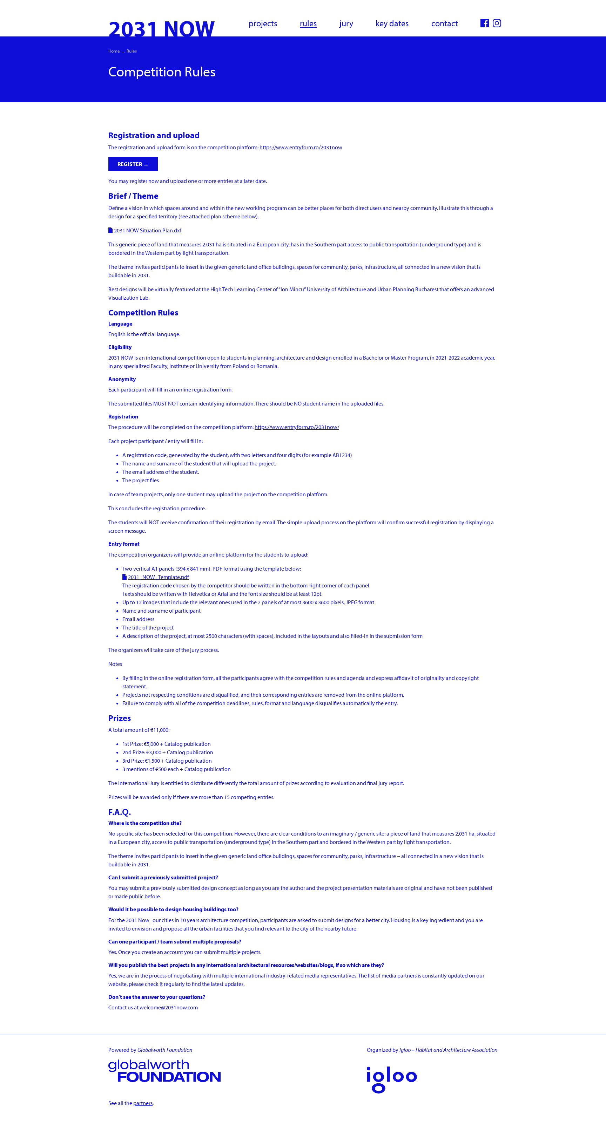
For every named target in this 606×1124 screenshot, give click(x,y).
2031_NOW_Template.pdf (158, 576)
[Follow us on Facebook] (485, 22)
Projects (263, 23)
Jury (346, 23)
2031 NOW (161, 28)
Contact (444, 23)
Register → (133, 164)
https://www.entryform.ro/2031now (301, 147)
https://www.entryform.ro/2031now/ (297, 426)
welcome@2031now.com (169, 1007)
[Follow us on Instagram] (497, 22)
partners (143, 1102)
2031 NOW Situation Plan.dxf (147, 230)
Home (114, 51)
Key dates (392, 23)
